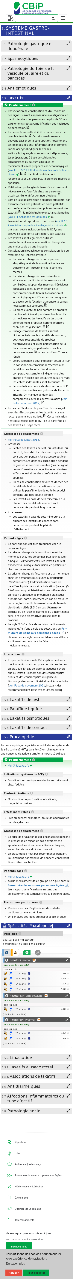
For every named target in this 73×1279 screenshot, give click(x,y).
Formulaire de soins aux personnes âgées (36, 885)
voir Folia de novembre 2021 (27, 685)
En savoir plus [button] (15, 1263)
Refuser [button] (14, 1272)
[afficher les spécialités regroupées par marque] (6, 952)
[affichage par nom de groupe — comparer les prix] (5, 973)
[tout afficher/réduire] (67, 960)
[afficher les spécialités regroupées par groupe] (15, 952)
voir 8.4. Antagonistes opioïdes (28, 217)
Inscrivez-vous (19, 1246)
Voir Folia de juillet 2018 (23, 439)
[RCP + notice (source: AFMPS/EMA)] (11, 973)
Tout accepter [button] (36, 1272)
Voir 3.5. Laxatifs (18, 765)
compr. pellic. (11, 969)
